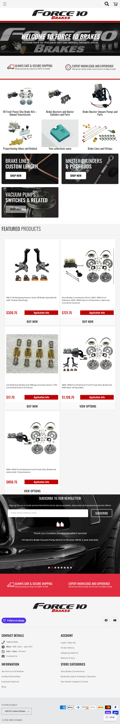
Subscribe (101, 513)
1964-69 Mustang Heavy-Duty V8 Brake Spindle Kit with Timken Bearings (31, 299)
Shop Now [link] (15, 209)
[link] (90, 67)
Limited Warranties (11, 676)
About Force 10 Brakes (13, 671)
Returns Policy (68, 658)
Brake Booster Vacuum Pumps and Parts (100, 113)
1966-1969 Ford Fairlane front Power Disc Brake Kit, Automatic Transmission (31, 471)
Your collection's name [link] (60, 148)
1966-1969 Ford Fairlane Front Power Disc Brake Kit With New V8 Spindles (87, 386)
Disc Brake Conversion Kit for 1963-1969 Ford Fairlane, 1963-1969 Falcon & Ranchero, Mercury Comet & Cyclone (86, 300)
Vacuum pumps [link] (20, 194)
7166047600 (12, 642)
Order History (67, 647)
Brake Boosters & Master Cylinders (78, 676)
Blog (4, 686)
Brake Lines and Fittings (100, 148)
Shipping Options (69, 652)
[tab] (49, 567)
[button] (107, 4)
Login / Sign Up (68, 643)
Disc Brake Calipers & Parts (74, 681)
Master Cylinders (83, 160)
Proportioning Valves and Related (20, 148)
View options (88, 406)
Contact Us (11, 656)
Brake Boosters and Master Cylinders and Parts (60, 113)
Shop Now (15, 176)
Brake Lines (17, 160)
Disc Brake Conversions (73, 671)
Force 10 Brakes (15, 720)
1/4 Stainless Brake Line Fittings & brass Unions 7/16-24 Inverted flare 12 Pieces (32, 386)
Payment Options (10, 681)
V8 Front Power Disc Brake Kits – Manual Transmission (20, 113)
